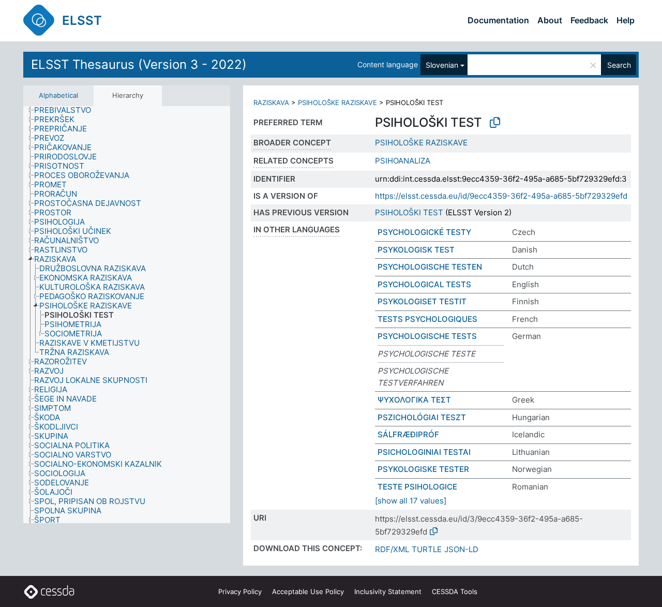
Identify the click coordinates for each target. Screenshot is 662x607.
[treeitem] (67, 110)
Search (619, 65)
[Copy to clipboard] (495, 122)
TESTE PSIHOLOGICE (417, 487)
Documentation (498, 20)
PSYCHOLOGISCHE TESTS (427, 336)
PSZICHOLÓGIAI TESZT (422, 417)
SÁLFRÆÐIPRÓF (408, 434)
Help (625, 20)
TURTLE (427, 549)
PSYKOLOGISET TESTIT (422, 301)
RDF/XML (392, 549)
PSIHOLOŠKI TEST (409, 212)
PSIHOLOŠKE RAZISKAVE (337, 102)
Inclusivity (388, 591)
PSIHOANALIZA (402, 161)
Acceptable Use (308, 591)
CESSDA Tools (454, 591)
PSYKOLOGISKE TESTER (423, 469)
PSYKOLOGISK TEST (416, 250)
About (549, 20)
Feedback (589, 20)
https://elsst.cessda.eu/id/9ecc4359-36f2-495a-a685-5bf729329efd (501, 196)
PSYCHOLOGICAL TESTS (424, 284)
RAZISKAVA (271, 102)
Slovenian (442, 65)
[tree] (126, 315)
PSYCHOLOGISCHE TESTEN (430, 267)
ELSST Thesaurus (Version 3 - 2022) (139, 64)
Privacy (240, 591)
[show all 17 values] (410, 501)
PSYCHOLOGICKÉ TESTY (424, 232)
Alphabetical (58, 95)
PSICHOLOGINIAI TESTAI (424, 452)
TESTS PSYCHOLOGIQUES (427, 319)
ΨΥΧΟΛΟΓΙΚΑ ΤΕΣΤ (414, 400)
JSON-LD (461, 549)
